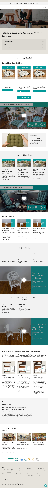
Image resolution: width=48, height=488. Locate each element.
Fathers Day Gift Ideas (38, 442)
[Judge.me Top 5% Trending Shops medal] (37, 459)
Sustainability (18, 473)
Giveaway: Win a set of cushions (8, 443)
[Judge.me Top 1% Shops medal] (33, 459)
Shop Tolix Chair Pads (6, 312)
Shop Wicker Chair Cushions (38, 261)
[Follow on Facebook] (3, 479)
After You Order (35, 138)
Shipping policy (21, 484)
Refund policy (4, 484)
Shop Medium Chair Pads (23, 91)
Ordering (28, 470)
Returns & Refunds (30, 473)
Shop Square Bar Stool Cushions (38, 238)
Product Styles (19, 471)
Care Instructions (30, 475)
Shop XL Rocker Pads (21, 180)
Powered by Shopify (15, 483)
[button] (45, 485)
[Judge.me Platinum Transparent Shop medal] (25, 459)
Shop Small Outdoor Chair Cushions (8, 261)
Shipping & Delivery (30, 471)
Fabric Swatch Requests (41, 470)
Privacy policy (10, 484)
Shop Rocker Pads (5, 179)
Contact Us (39, 475)
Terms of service (15, 484)
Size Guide (29, 468)
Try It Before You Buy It (41, 471)
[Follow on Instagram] (5, 479)
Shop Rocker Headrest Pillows (38, 180)
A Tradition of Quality (20, 470)
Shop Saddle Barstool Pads (22, 238)
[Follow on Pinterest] (7, 479)
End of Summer (21, 442)
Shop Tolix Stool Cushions (22, 313)
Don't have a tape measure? (24, 97)
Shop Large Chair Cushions (39, 91)
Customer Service (40, 468)
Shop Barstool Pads (5, 239)
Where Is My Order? (40, 473)
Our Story (18, 468)
